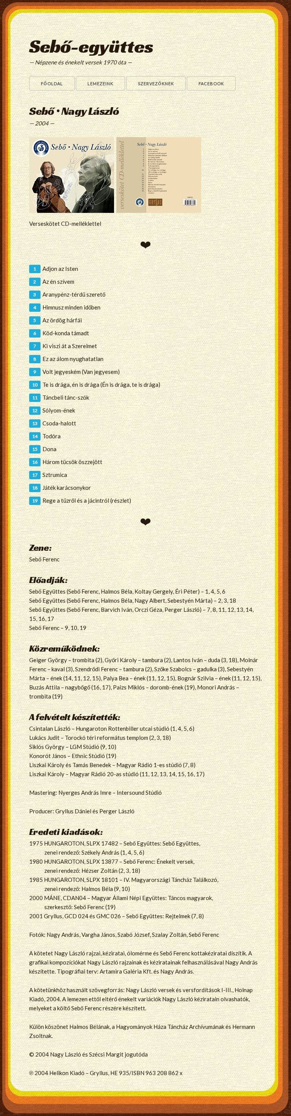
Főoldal (52, 83)
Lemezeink (100, 83)
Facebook (211, 83)
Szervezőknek (156, 83)
